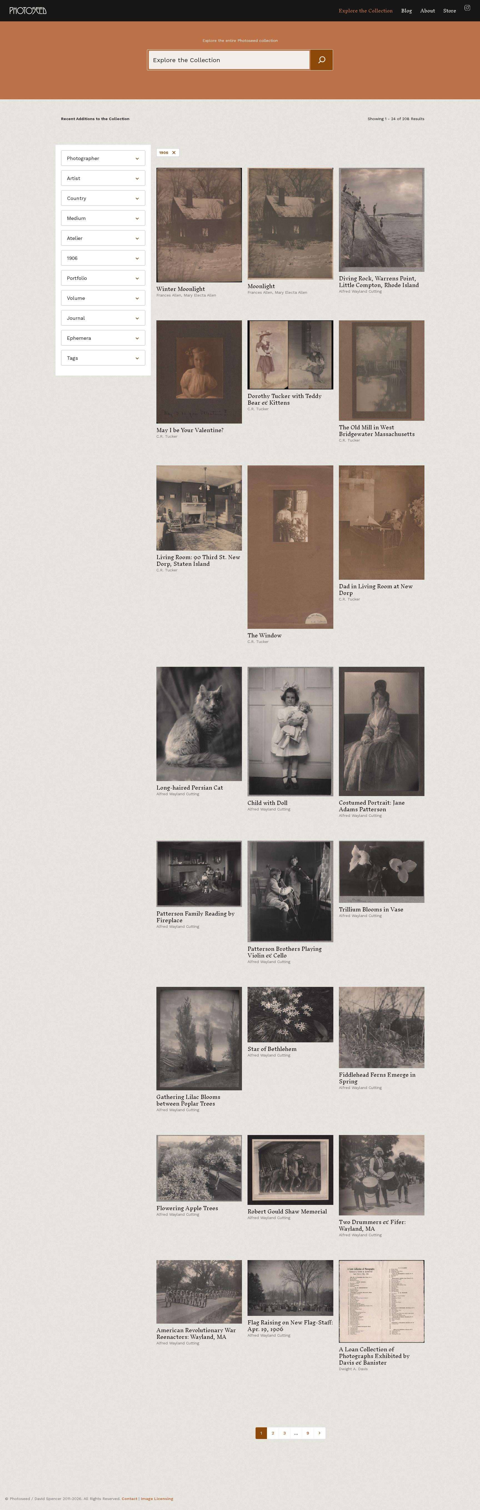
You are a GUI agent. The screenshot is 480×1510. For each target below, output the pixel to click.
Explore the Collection (366, 10)
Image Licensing (157, 1498)
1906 (163, 152)
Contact (129, 1498)
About (427, 10)
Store (449, 10)
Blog (406, 10)
